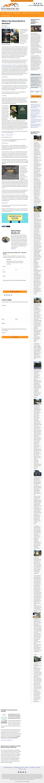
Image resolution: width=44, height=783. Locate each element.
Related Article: (5, 77)
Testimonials (25, 13)
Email (4, 276)
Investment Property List (8, 767)
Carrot (28, 781)
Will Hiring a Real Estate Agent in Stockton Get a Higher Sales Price (35, 126)
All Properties (33, 13)
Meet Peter (9, 13)
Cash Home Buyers (9, 135)
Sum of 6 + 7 (4, 332)
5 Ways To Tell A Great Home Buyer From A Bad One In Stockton (35, 106)
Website (3, 323)
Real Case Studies (6, 16)
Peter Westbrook (6, 27)
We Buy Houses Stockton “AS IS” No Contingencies (22, 1)
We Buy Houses (16, 13)
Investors (26, 767)
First (3, 269)
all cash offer (16, 195)
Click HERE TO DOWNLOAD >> (7, 740)
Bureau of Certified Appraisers (7, 66)
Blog (39, 13)
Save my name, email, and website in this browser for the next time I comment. (14, 329)
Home (3, 13)
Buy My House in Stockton (19, 767)
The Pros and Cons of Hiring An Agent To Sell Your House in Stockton (35, 111)
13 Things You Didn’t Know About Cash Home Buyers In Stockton (36, 121)
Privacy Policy (37, 767)
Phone (4, 272)
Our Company (31, 767)
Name (4, 266)
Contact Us (21, 769)
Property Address (34, 87)
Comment (4, 305)
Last (16, 269)
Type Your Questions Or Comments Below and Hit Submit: (14, 280)
